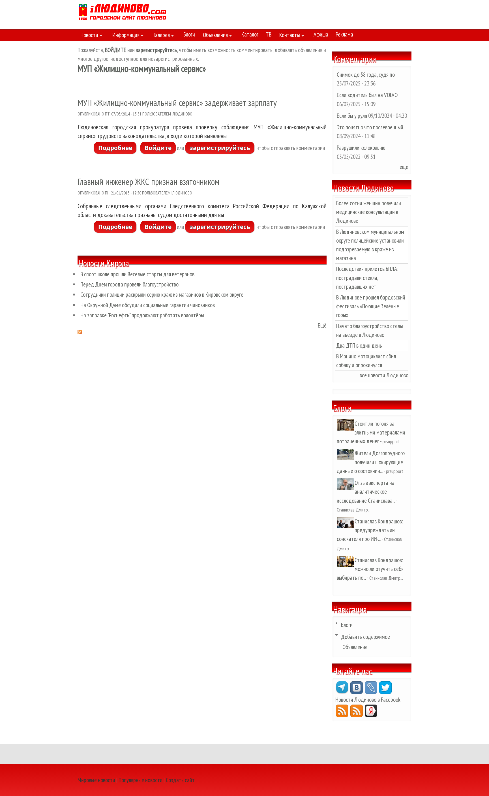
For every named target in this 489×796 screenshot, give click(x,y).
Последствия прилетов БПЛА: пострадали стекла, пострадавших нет (367, 277)
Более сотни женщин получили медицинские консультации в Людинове (368, 211)
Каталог (249, 34)
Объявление (355, 647)
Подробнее (117, 148)
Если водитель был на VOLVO (367, 95)
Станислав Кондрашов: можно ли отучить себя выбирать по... (370, 568)
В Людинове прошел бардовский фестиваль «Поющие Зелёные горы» (370, 306)
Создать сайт (180, 780)
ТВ (268, 34)
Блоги (189, 34)
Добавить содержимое (365, 637)
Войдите (158, 148)
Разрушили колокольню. (361, 147)
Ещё (322, 325)
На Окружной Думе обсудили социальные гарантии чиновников (147, 305)
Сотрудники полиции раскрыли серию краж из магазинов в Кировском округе (161, 294)
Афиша (321, 34)
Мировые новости (96, 780)
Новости (88, 36)
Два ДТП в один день (359, 345)
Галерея (160, 36)
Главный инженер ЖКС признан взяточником (148, 181)
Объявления (214, 36)
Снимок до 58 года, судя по (366, 74)
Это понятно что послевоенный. (370, 127)
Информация (125, 36)
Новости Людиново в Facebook (367, 699)
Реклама (344, 34)
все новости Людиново (384, 375)
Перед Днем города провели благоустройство (129, 284)
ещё (404, 167)
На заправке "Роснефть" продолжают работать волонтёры (142, 315)
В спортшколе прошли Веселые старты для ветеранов (137, 274)
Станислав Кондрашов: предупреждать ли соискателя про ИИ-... (370, 530)
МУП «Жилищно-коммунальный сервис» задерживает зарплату (177, 102)
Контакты (288, 36)
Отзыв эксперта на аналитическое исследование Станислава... (366, 491)
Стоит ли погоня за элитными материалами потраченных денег (371, 432)
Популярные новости (140, 780)
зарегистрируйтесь (220, 148)
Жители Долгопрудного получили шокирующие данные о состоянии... (371, 461)
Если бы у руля (352, 115)
